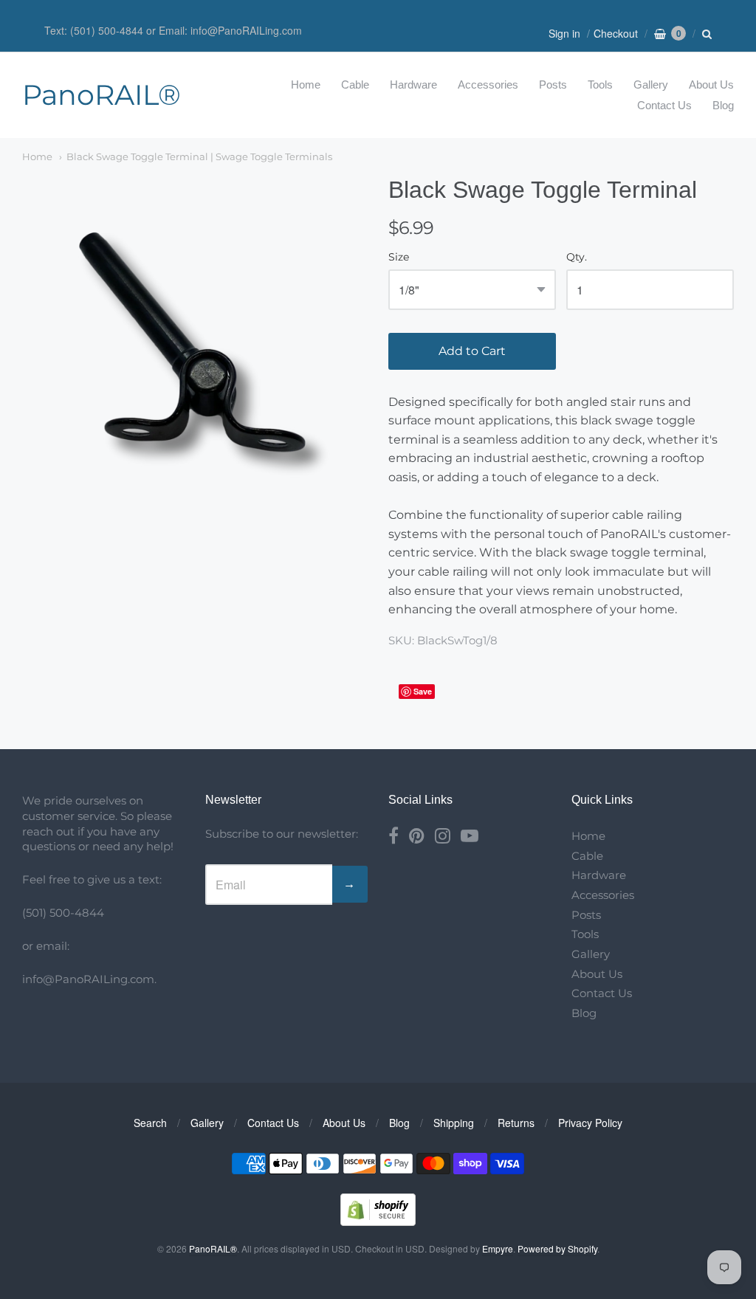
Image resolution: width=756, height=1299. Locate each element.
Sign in (564, 33)
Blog (723, 105)
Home (305, 84)
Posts (553, 84)
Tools (600, 84)
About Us (711, 84)
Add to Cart (472, 351)
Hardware (413, 84)
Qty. (576, 257)
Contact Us (664, 105)
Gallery (650, 84)
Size (398, 257)
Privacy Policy (590, 1122)
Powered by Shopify (557, 1248)
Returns (516, 1122)
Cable (355, 84)
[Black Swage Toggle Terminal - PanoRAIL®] (195, 348)
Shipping (453, 1122)
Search (150, 1122)
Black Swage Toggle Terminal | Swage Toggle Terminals (199, 156)
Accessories (488, 84)
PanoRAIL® (101, 94)
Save (422, 691)
